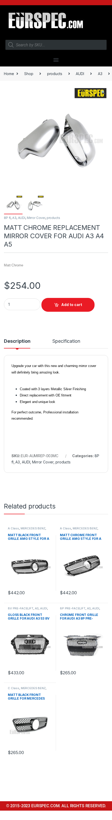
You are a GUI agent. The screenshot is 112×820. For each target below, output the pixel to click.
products (54, 73)
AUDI (80, 73)
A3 (100, 73)
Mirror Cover (36, 218)
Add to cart (71, 304)
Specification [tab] (66, 341)
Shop (28, 73)
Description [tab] (17, 341)
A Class (13, 528)
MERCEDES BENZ (33, 528)
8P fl (7, 218)
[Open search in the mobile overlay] (56, 45)
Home (9, 73)
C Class (13, 688)
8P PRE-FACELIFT (72, 608)
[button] (56, 59)
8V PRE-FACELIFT (20, 608)
